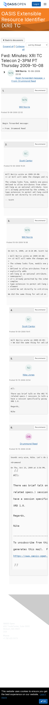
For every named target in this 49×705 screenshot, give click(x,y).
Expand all (8, 46)
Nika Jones (28, 374)
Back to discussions (14, 40)
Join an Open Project (12, 660)
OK (44, 701)
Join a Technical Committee (15, 664)
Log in (36, 4)
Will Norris (24, 107)
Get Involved (9, 656)
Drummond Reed (28, 443)
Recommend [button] (40, 90)
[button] (5, 72)
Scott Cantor (26, 160)
